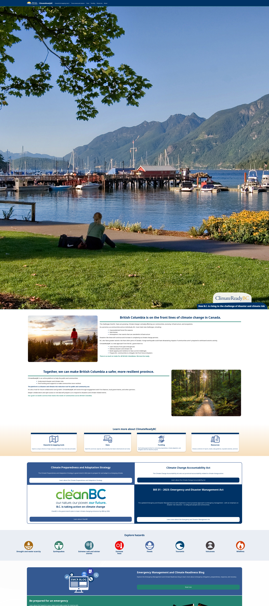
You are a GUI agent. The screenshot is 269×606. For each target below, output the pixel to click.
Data (87, 3)
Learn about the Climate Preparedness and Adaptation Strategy (80, 480)
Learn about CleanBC (81, 519)
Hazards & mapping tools (62, 3)
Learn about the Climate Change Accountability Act (188, 480)
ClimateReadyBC (46, 3)
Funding (93, 3)
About (105, 3)
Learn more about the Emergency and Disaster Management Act (188, 519)
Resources (99, 3)
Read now (188, 587)
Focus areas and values (77, 3)
